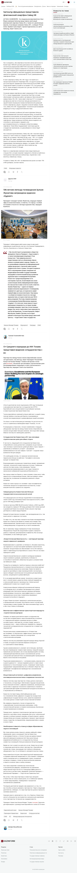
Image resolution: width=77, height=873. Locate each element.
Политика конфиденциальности (38, 853)
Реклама (60, 856)
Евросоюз (23, 813)
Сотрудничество (34, 813)
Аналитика (4, 856)
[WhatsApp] (9, 172)
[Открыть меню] (74, 2)
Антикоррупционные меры (37, 858)
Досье (44, 6)
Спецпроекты (37, 6)
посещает (35, 802)
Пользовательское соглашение (38, 850)
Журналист (24, 325)
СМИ (5, 168)
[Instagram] (4, 172)
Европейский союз (10, 810)
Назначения (60, 6)
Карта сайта (61, 850)
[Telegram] (13, 172)
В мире (3, 861)
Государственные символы (37, 856)
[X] (22, 172)
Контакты (61, 853)
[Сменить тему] (69, 2)
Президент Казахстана (11, 813)
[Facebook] (17, 172)
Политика (3, 853)
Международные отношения (22, 816)
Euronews (9, 363)
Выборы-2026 (10, 6)
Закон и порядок (51, 6)
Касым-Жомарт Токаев (11, 325)
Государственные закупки (37, 861)
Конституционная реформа (25, 6)
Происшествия (5, 850)
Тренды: (3, 6)
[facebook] (60, 841)
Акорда (66, 6)
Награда (32, 325)
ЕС (10, 816)
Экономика (4, 858)
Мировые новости (15, 168)
